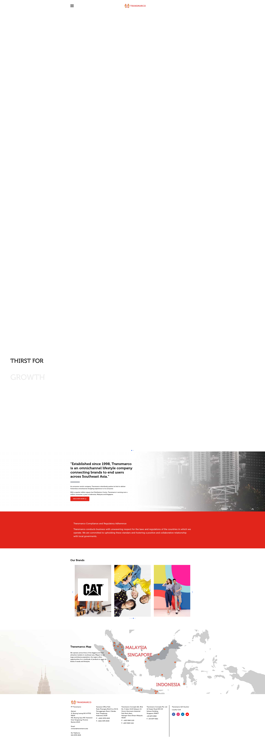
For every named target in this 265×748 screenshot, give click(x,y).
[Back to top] (260, 743)
